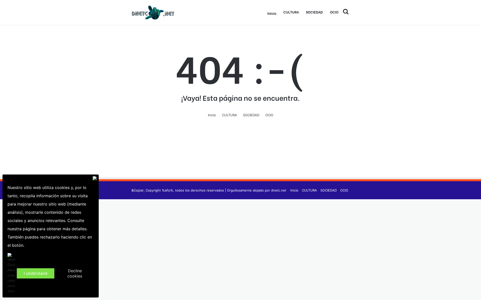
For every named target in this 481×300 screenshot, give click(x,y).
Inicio (271, 13)
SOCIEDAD (314, 11)
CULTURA (291, 11)
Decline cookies (74, 273)
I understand (35, 273)
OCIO (334, 11)
